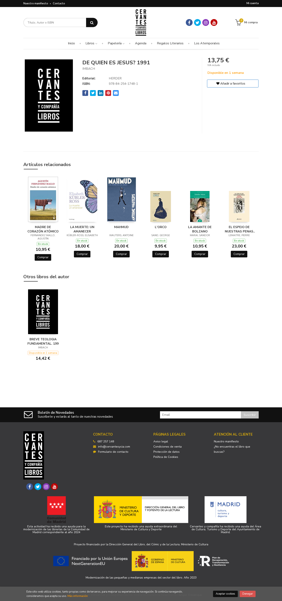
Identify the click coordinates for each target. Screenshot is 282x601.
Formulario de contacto (113, 452)
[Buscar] (92, 22)
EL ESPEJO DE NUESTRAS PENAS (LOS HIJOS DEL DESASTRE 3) (239, 229)
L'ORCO (161, 227)
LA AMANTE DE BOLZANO (200, 229)
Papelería (115, 43)
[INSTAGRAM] (205, 22)
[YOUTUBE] (214, 22)
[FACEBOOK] (189, 22)
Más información (78, 596)
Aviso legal (160, 441)
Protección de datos (166, 452)
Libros (90, 43)
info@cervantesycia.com (114, 447)
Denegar (247, 594)
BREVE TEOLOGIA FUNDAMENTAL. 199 (43, 341)
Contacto (59, 3)
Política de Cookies (165, 457)
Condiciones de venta (167, 447)
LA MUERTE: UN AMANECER (82, 229)
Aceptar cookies (225, 594)
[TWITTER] (197, 22)
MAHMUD (121, 227)
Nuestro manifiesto (35, 3)
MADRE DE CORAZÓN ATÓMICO (43, 229)
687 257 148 (105, 441)
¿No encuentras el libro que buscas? (232, 449)
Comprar (43, 257)
